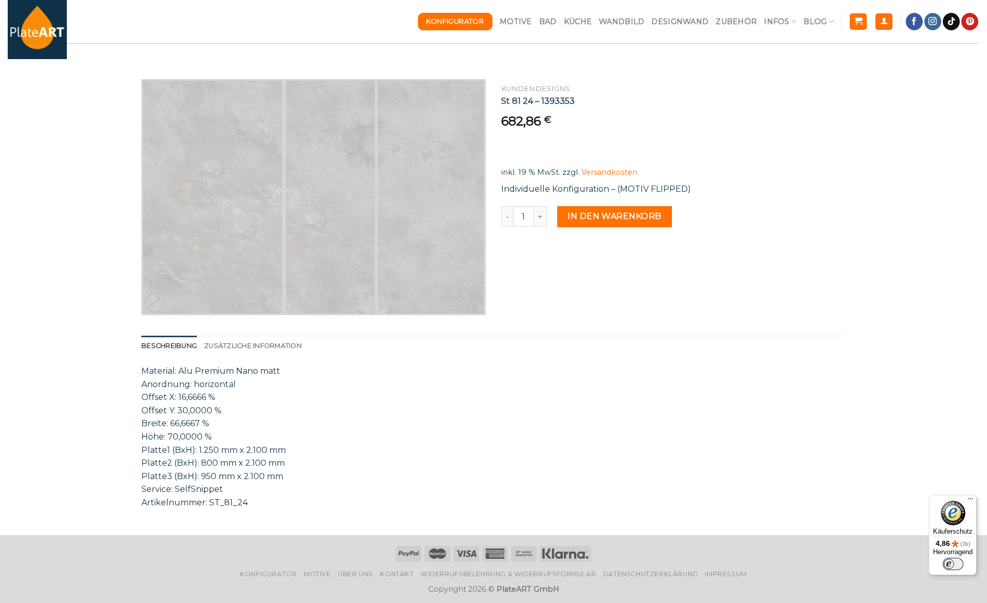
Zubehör (736, 21)
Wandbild (621, 21)
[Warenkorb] (858, 21)
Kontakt (396, 574)
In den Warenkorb (615, 216)
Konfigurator (268, 574)
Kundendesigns (535, 88)
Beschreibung (169, 346)
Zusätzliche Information (253, 346)
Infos (776, 21)
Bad (548, 21)
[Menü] (970, 501)
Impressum (726, 574)
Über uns (355, 574)
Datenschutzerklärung (650, 574)
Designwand (679, 21)
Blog (815, 21)
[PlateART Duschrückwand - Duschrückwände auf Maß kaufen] (37, 29)
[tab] (169, 346)
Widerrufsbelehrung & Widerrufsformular (508, 574)
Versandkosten (609, 172)
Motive (516, 21)
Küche (578, 21)
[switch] (953, 564)
